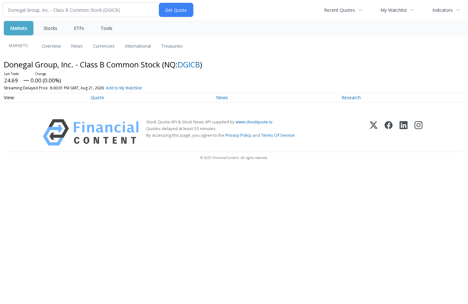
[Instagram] (418, 132)
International (138, 46)
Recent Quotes (339, 10)
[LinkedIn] (403, 132)
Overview (51, 46)
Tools (106, 28)
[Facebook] (388, 132)
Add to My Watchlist (124, 88)
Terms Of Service (277, 135)
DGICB (189, 64)
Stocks (50, 28)
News (77, 46)
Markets (18, 28)
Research (351, 97)
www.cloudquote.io (254, 122)
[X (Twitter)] (373, 132)
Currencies (104, 46)
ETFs (79, 28)
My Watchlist (393, 10)
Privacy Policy (238, 135)
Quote (97, 97)
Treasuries (172, 46)
